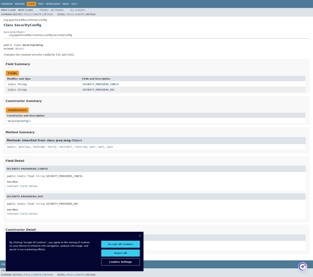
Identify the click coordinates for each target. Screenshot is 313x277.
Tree (41, 4)
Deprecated (53, 4)
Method (48, 14)
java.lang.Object (14, 32)
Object (19, 48)
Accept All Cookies (120, 244)
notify (52, 146)
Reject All (120, 253)
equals (11, 146)
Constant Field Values (22, 186)
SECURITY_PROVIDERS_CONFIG (101, 84)
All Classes (77, 10)
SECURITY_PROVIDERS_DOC (98, 89)
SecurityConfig (18, 121)
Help (74, 4)
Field (27, 14)
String (22, 84)
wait (92, 146)
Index (65, 4)
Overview (7, 4)
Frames (44, 10)
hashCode (39, 146)
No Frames (57, 10)
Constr (36, 14)
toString (81, 146)
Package (20, 4)
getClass (24, 146)
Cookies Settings (120, 262)
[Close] (140, 236)
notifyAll (65, 146)
